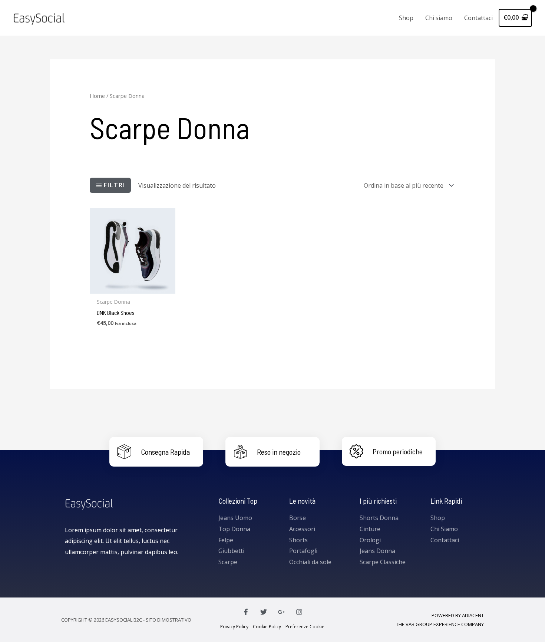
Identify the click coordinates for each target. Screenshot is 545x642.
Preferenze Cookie (304, 626)
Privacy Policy (234, 626)
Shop (406, 18)
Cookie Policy (267, 626)
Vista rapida (132, 287)
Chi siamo (438, 18)
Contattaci (478, 18)
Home (97, 95)
